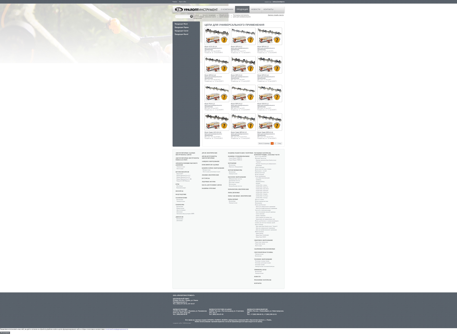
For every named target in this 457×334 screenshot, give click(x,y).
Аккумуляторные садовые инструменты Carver (185, 153)
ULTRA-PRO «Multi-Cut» (262, 192)
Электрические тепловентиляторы (264, 266)
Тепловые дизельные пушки (263, 262)
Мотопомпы (232, 184)
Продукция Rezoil (181, 34)
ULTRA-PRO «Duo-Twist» (262, 188)
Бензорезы (179, 191)
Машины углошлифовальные (239, 156)
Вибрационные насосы (235, 179)
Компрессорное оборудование (213, 168)
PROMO (258, 183)
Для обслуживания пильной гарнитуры (266, 212)
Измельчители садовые (210, 164)
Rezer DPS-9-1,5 (236, 75)
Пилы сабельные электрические (239, 196)
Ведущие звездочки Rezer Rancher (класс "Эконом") (266, 161)
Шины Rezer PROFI (261, 237)
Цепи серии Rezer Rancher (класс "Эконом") (266, 226)
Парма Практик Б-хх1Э (183, 177)
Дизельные (179, 212)
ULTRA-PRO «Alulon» (261, 185)
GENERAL (258, 179)
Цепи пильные (224, 17)
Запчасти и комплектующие (263, 210)
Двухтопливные (181, 210)
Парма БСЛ (179, 173)
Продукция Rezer (181, 24)
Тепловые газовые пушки (262, 261)
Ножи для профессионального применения (266, 208)
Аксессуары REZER (260, 156)
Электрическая (259, 254)
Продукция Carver (181, 31)
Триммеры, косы (260, 269)
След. (279, 143)
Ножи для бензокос (260, 204)
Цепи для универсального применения (265, 228)
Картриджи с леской (261, 171)
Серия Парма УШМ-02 (235, 160)
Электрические (180, 166)
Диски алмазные (259, 167)
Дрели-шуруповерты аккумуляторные (209, 157)
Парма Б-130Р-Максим (183, 181)
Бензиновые (179, 199)
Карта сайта (182, 1)
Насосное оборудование (237, 177)
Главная (175, 1)
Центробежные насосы (235, 186)
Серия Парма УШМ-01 (235, 158)
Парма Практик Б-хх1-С (183, 175)
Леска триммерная (260, 176)
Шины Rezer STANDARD (262, 235)
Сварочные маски (260, 244)
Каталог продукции (209, 15)
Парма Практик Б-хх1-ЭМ (183, 179)
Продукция (242, 9)
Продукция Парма (182, 27)
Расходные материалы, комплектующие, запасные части (266, 153)
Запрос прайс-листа (276, 15)
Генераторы (180, 204)
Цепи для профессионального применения (266, 229)
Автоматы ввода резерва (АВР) (185, 213)
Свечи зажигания (260, 213)
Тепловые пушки (260, 264)
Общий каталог (224, 15)
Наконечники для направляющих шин (265, 219)
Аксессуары (179, 168)
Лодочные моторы (208, 181)
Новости (255, 9)
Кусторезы (206, 178)
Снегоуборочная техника (263, 252)
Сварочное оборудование (263, 240)
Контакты (268, 9)
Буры (177, 184)
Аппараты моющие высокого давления (186, 164)
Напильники (258, 203)
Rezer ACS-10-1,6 (211, 46)
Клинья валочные (260, 172)
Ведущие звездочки (260, 158)
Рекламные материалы (262, 280)
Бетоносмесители (182, 172)
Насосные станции (234, 182)
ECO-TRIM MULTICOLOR (263, 178)
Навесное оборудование (236, 166)
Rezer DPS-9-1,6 (263, 75)
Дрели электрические (209, 153)
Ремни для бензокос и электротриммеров (266, 221)
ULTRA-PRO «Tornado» (262, 194)
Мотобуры (179, 186)
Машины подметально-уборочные (240, 153)
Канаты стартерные (260, 215)
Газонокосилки (181, 197)
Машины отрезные (209, 188)
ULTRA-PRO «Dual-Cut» (262, 187)
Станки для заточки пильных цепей (265, 222)
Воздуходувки (181, 194)
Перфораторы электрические (238, 189)
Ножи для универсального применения (265, 206)
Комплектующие (181, 187)
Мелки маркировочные (261, 201)
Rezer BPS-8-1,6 (210, 75)
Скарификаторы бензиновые (264, 249)
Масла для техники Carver (212, 185)
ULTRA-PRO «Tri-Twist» (262, 196)
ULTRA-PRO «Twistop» (262, 197)
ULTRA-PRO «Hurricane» (262, 190)
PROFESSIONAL (260, 181)
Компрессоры (206, 170)
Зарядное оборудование (210, 161)
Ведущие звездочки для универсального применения (266, 164)
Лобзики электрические (210, 175)
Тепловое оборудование (263, 259)
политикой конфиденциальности (117, 329)
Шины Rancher (259, 233)
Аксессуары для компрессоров (211, 171)
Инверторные (180, 208)
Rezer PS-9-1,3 (210, 104)
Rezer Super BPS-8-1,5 (239, 132)
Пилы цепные (233, 199)
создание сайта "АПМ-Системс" (182, 323)
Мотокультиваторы (235, 170)
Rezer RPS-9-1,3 (236, 104)
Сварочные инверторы (261, 242)
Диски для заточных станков (263, 169)
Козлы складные (259, 174)
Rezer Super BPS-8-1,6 (265, 132)
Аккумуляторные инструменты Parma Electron (187, 159)
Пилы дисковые (234, 192)
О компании (227, 9)
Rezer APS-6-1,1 (236, 46)
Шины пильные (259, 231)
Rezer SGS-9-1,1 (263, 104)
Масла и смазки (259, 199)
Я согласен (5, 333)
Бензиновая (258, 256)
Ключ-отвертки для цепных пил (264, 217)
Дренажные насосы (234, 180)
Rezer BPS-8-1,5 (263, 46)
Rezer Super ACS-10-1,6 (213, 132)
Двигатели (179, 217)
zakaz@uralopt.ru (278, 2)
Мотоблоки (232, 163)
